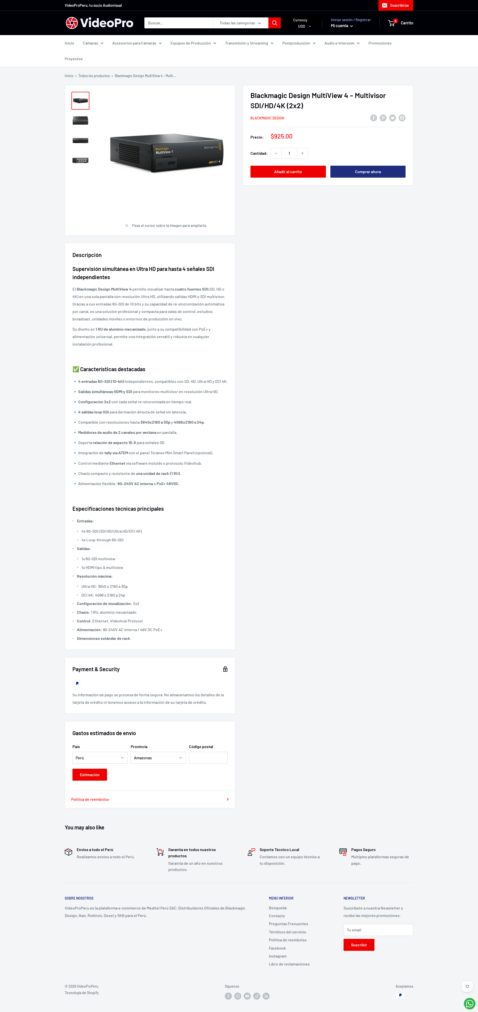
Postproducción (296, 43)
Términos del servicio (287, 931)
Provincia (139, 746)
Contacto (277, 915)
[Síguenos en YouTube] (247, 995)
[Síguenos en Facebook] (228, 995)
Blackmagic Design (267, 118)
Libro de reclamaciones (289, 963)
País (76, 746)
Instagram (278, 956)
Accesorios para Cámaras (134, 43)
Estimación (90, 774)
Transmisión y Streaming (246, 43)
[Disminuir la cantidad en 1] (276, 153)
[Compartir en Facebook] (373, 117)
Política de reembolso (90, 799)
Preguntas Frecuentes (288, 923)
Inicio (69, 43)
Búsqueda (278, 907)
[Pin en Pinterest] (383, 117)
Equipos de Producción (191, 43)
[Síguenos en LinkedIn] (266, 995)
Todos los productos (94, 76)
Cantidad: (259, 153)
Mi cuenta (340, 25)
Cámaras (90, 43)
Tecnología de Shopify (82, 993)
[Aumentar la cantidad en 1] (302, 153)
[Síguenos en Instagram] (237, 995)
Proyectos (74, 58)
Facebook (277, 948)
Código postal (201, 746)
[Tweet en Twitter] (392, 117)
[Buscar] (274, 22)
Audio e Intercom (339, 43)
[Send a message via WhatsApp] (470, 1004)
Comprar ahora (368, 171)
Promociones (380, 43)
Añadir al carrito (288, 171)
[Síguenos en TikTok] (256, 995)
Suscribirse (399, 5)
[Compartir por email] (402, 117)
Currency (300, 20)
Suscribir (359, 944)
